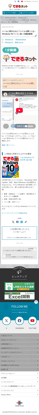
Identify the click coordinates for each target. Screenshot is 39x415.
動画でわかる (19, 42)
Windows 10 (22, 18)
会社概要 (4, 377)
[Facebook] (18, 1)
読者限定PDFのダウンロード (10, 348)
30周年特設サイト (7, 344)
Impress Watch (6, 394)
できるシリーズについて (8, 340)
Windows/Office (10, 18)
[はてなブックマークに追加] (21, 222)
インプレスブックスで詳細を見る (15, 213)
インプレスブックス (7, 390)
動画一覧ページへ (8, 145)
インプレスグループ (7, 382)
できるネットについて (32, 1)
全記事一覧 (4, 369)
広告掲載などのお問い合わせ (10, 365)
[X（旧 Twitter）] (15, 1)
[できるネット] (2, 18)
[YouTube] (22, 1)
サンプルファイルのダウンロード (11, 352)
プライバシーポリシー (8, 373)
